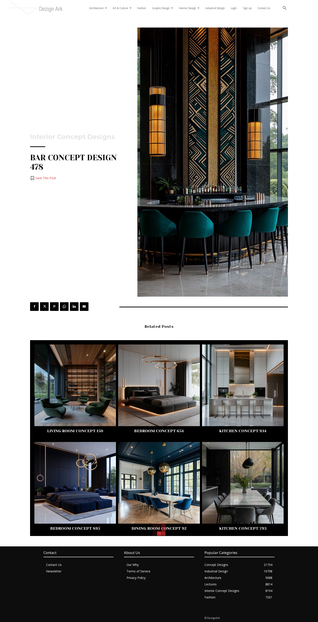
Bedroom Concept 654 (159, 431)
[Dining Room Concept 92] (159, 483)
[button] (284, 8)
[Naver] (84, 306)
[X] (44, 306)
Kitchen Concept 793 (243, 528)
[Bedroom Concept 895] (75, 483)
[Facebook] (34, 306)
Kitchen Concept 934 (242, 431)
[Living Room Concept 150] (75, 385)
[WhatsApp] (64, 306)
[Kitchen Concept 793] (243, 483)
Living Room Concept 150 (75, 431)
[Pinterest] (54, 306)
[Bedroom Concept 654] (159, 385)
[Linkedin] (74, 306)
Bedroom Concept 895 (75, 528)
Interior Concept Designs (72, 137)
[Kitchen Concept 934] (243, 385)
